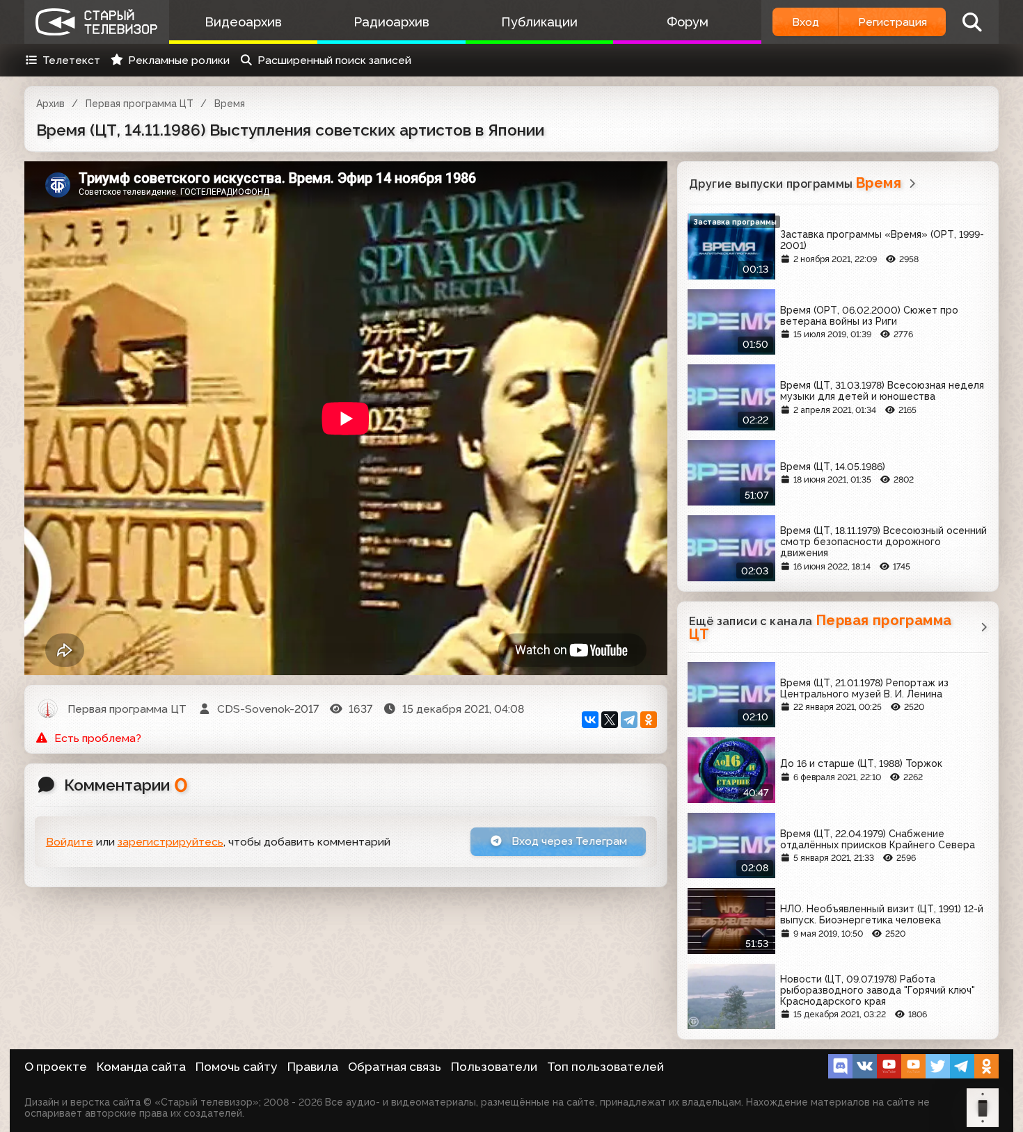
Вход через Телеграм (568, 841)
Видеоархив (243, 22)
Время (229, 103)
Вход (805, 22)
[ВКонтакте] (590, 719)
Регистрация (892, 22)
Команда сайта (141, 1067)
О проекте (55, 1067)
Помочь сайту (237, 1067)
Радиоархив (391, 22)
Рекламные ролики (179, 60)
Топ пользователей (605, 1067)
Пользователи (494, 1067)
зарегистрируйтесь (170, 841)
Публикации (539, 22)
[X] (609, 719)
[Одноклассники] (648, 719)
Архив (50, 103)
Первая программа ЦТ (139, 103)
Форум (687, 22)
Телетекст (71, 60)
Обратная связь (394, 1067)
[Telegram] (629, 719)
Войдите (69, 841)
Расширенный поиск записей (334, 60)
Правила (312, 1067)
